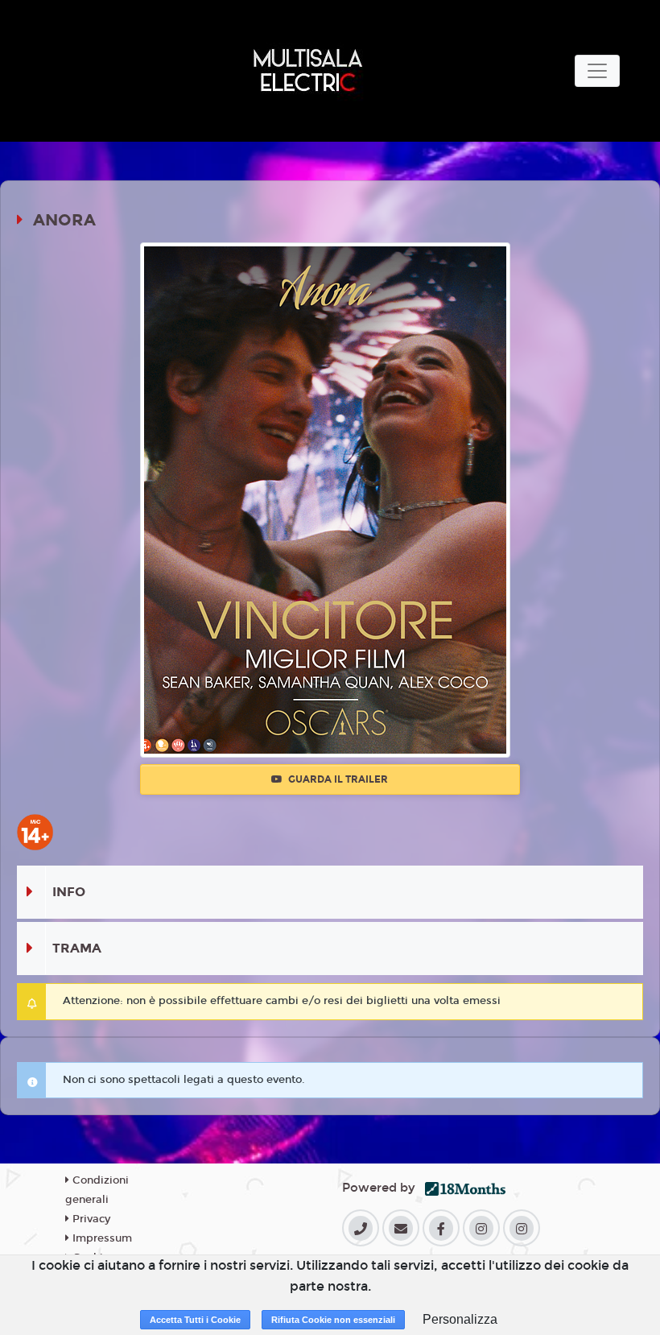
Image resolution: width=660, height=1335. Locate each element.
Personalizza (460, 1319)
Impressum (100, 1238)
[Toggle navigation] (597, 71)
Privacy (89, 1219)
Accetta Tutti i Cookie (195, 1320)
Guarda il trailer (337, 779)
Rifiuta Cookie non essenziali (333, 1320)
